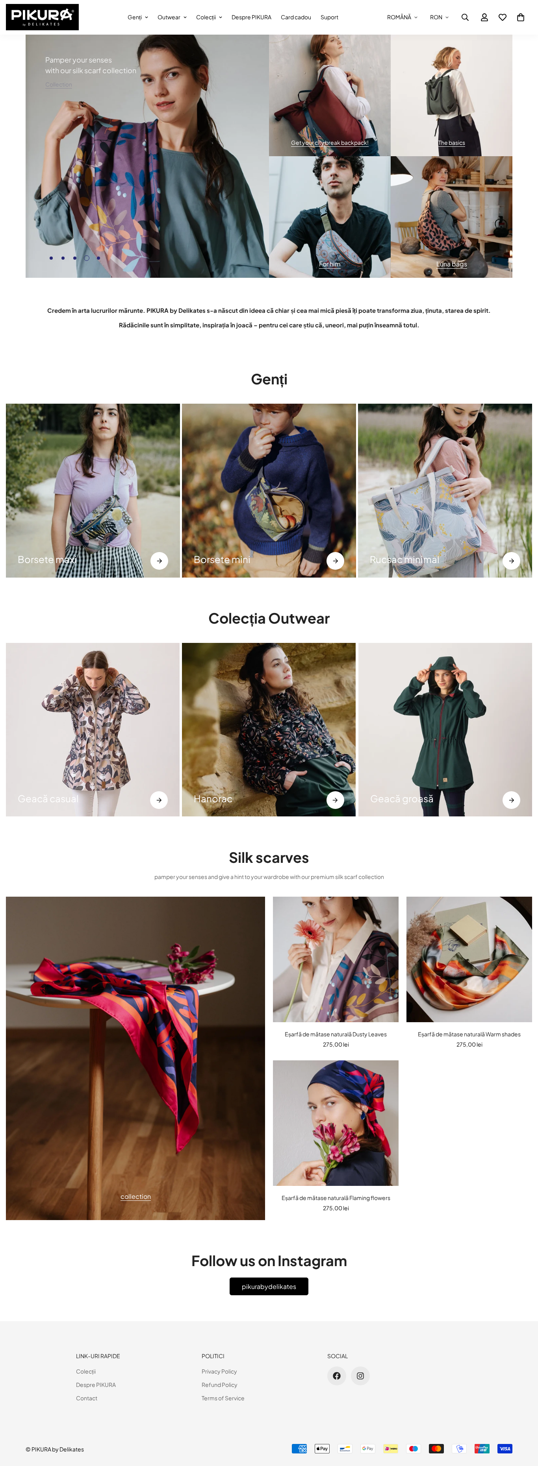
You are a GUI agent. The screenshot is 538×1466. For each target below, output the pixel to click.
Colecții (206, 16)
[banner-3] (330, 217)
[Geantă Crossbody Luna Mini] (445, 491)
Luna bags (451, 264)
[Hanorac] (269, 729)
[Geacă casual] (93, 729)
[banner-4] (451, 217)
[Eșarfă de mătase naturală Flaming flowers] (336, 1123)
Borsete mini (46, 559)
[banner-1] (330, 95)
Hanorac (213, 798)
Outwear (169, 16)
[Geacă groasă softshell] (445, 729)
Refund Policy (219, 1384)
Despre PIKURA (251, 16)
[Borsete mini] (159, 561)
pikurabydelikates (269, 1286)
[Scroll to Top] (523, 1423)
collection (136, 1196)
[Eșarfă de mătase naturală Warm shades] (469, 959)
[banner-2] (451, 95)
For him (330, 264)
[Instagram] (360, 1375)
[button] (521, 17)
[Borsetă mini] (93, 491)
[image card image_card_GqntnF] (135, 1058)
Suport (329, 16)
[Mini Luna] (511, 561)
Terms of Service (223, 1397)
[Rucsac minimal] (335, 561)
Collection (58, 84)
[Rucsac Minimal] (269, 491)
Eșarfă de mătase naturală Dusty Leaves (336, 1034)
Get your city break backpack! (330, 142)
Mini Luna (390, 559)
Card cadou (296, 16)
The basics (451, 142)
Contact (86, 1397)
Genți (135, 16)
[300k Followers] (336, 1375)
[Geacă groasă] (511, 800)
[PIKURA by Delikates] (42, 17)
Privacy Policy (219, 1371)
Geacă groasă (402, 798)
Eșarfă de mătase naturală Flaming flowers (336, 1197)
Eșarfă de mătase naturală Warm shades (469, 1034)
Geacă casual (48, 798)
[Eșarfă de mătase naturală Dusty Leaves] (336, 959)
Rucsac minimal (228, 559)
